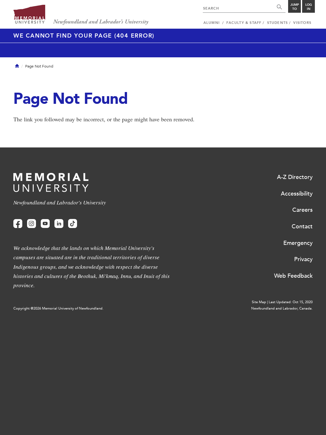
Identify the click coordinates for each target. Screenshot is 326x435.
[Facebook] (17, 223)
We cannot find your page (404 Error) (83, 35)
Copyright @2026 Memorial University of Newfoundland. (58, 308)
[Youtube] (45, 223)
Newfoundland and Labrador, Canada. (282, 308)
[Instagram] (31, 223)
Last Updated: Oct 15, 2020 (291, 302)
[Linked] (58, 223)
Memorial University (81, 15)
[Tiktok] (72, 223)
